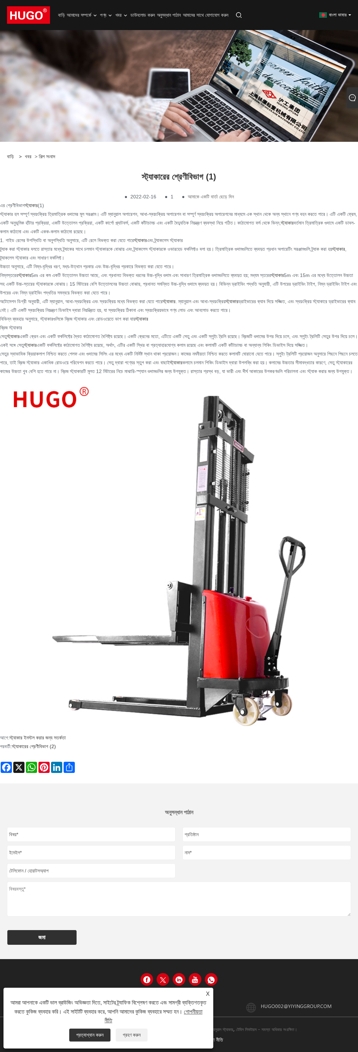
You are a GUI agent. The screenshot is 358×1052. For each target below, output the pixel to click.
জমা (41, 937)
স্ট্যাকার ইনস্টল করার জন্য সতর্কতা (37, 737)
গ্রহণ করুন (132, 1035)
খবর (28, 156)
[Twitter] (163, 979)
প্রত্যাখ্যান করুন (89, 1035)
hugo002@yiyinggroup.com (296, 1006)
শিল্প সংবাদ (47, 156)
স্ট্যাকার (31, 205)
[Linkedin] (179, 979)
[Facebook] (147, 979)
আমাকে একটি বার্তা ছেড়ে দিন (211, 196)
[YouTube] (195, 979)
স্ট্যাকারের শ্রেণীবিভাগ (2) (34, 746)
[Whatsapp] (211, 979)
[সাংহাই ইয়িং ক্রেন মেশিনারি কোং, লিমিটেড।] (28, 14)
